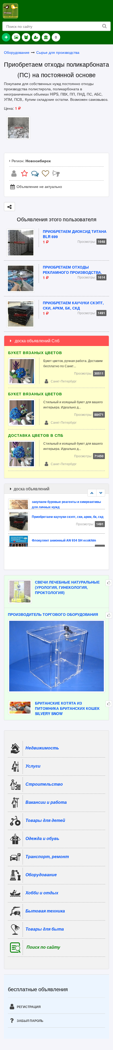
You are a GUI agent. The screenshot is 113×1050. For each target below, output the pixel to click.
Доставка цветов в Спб (35, 435)
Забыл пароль (29, 1020)
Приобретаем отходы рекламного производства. (72, 269)
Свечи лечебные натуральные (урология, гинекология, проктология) (67, 587)
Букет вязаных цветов (35, 352)
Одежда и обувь (42, 838)
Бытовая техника (45, 911)
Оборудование (16, 52)
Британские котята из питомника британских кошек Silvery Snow (67, 708)
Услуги (32, 766)
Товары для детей (45, 820)
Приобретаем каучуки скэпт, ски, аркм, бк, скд (73, 305)
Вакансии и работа (46, 802)
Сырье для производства (57, 52)
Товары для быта (44, 929)
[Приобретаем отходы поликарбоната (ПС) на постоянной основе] (18, 127)
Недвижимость (42, 748)
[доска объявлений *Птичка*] (10, 10)
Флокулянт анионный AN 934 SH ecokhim (64, 529)
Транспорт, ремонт (47, 856)
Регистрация (28, 1006)
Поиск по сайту (43, 947)
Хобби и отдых (41, 893)
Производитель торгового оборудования (53, 614)
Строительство (44, 784)
